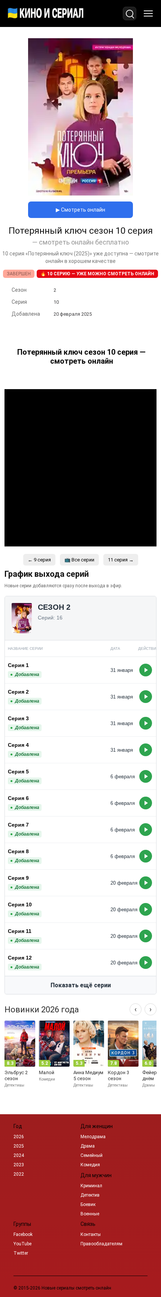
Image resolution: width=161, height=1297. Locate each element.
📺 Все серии (79, 560)
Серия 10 (20, 904)
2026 (18, 1136)
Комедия (90, 1164)
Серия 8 (18, 851)
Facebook (23, 1234)
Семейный (91, 1155)
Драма (87, 1146)
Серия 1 (18, 665)
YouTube (22, 1243)
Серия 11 (19, 931)
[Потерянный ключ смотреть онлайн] (80, 193)
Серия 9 (18, 878)
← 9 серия (39, 560)
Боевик (87, 1204)
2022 (18, 1174)
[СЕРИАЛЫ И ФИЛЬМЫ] (45, 13)
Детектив (90, 1195)
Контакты (90, 1234)
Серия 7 (18, 825)
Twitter (20, 1253)
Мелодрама (93, 1136)
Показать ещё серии (81, 985)
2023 (18, 1164)
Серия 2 (18, 692)
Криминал (91, 1185)
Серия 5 (18, 772)
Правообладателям (101, 1243)
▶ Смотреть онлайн (80, 210)
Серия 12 (20, 958)
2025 (18, 1146)
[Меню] (148, 13)
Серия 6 (18, 798)
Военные (89, 1213)
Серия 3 (18, 718)
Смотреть (145, 670)
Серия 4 (18, 745)
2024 (18, 1155)
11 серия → (121, 560)
